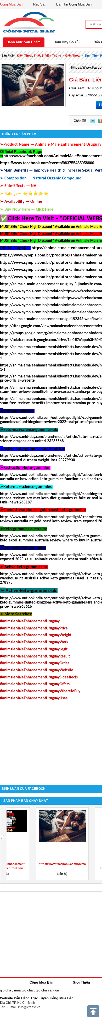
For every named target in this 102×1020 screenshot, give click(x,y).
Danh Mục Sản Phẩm (24, 42)
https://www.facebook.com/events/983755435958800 (47, 163)
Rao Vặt (39, 4)
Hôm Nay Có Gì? (67, 42)
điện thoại (72, 55)
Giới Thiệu (81, 982)
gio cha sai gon (47, 990)
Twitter (92, 121)
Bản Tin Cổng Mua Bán (74, 4)
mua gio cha (23, 990)
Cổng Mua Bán (11, 4)
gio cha (5, 990)
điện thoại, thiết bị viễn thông (39, 55)
